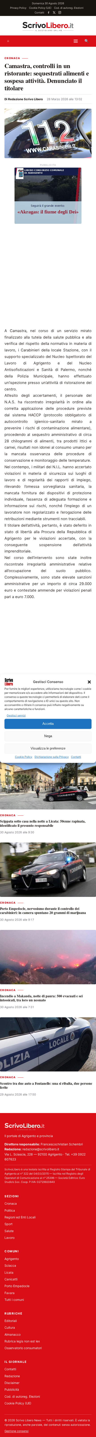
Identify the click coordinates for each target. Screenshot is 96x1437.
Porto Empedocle (16, 1286)
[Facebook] (48, 12)
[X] (54, 12)
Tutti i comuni (14, 1300)
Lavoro (9, 1238)
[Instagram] (59, 12)
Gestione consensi (16, 1431)
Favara (9, 1293)
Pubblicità (11, 1389)
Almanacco (12, 1334)
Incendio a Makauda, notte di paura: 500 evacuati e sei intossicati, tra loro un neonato (41, 997)
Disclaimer (11, 1383)
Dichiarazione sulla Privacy (52, 756)
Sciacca (10, 1265)
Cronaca (12, 58)
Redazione (12, 1376)
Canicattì (10, 1279)
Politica (9, 1210)
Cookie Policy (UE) (40, 7)
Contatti (76, 756)
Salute (9, 1231)
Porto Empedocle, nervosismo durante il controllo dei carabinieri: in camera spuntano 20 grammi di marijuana (43, 910)
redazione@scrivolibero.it (40, 1149)
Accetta (48, 724)
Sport (8, 1224)
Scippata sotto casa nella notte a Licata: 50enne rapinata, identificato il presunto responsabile (43, 823)
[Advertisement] (48, 277)
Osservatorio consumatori (23, 1348)
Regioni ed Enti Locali (19, 1217)
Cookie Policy (23, 756)
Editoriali (10, 1321)
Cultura (9, 1327)
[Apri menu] (76, 41)
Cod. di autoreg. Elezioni (68, 7)
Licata (8, 1272)
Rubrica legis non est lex (22, 1341)
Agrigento (11, 1259)
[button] (89, 682)
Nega (48, 736)
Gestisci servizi (16, 715)
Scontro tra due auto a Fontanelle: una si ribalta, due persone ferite (46, 1085)
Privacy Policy (18, 7)
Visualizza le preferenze (48, 748)
